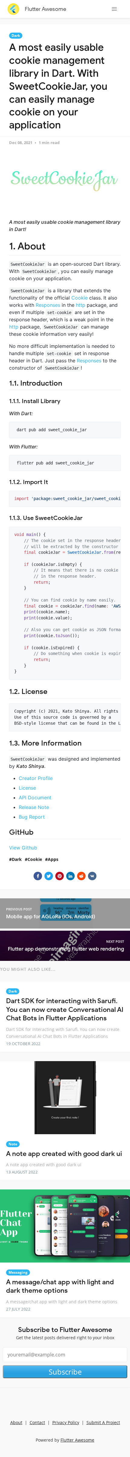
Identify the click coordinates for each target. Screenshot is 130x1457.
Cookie (79, 298)
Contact (37, 1422)
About (16, 1422)
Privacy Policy (65, 1422)
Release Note (34, 807)
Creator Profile (36, 778)
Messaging (18, 1272)
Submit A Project (103, 1422)
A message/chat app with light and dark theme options (60, 1286)
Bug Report (32, 817)
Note (12, 1144)
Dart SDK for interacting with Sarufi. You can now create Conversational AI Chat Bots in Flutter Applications (64, 1009)
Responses (48, 305)
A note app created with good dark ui (64, 1154)
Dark (15, 35)
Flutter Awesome (45, 9)
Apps (53, 859)
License (27, 788)
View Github (23, 848)
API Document (35, 797)
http (80, 305)
